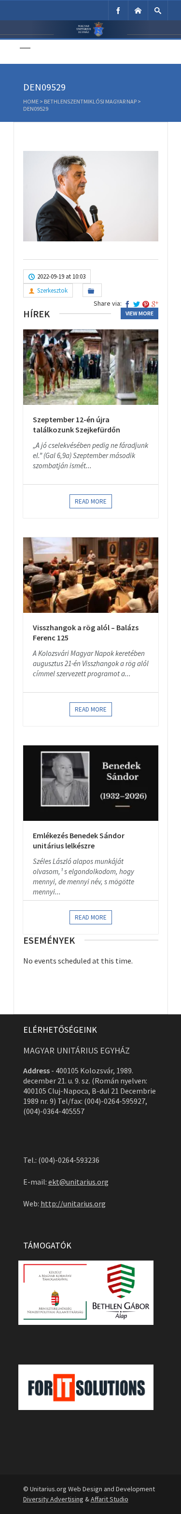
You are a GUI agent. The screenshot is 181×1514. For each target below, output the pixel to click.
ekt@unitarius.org (78, 1182)
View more (139, 313)
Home (31, 101)
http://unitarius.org (73, 1203)
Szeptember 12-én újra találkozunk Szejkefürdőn (76, 425)
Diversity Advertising (53, 1499)
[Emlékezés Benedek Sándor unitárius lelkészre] (90, 783)
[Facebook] (118, 10)
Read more (91, 501)
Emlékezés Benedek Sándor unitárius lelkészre (79, 841)
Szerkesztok (52, 290)
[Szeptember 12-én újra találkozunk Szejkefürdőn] (90, 367)
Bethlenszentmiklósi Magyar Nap (90, 101)
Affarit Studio (109, 1499)
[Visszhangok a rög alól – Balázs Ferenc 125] (90, 575)
